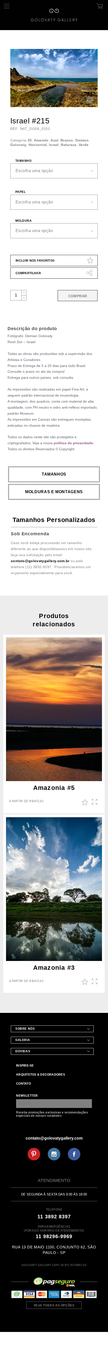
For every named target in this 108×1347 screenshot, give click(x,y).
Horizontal (38, 145)
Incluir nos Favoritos (35, 260)
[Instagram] (54, 1154)
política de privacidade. (74, 443)
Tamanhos (54, 474)
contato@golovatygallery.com (54, 1138)
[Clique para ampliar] (54, 78)
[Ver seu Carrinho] (98, 5)
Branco (67, 140)
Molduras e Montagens (54, 492)
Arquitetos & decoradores (40, 1074)
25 (30, 140)
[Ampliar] (89, 100)
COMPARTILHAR (28, 273)
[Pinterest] (34, 1154)
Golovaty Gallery (54, 15)
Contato (23, 1083)
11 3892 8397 (54, 1216)
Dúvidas (22, 1051)
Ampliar (95, 802)
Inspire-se (25, 1065)
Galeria (22, 1040)
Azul (54, 140)
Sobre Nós (25, 1028)
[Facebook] (74, 1154)
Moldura (23, 220)
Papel (20, 192)
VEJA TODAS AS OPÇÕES (54, 1305)
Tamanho (23, 161)
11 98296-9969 (54, 1236)
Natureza (68, 145)
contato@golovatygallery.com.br (40, 561)
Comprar (77, 296)
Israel (54, 145)
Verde (83, 145)
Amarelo (41, 140)
